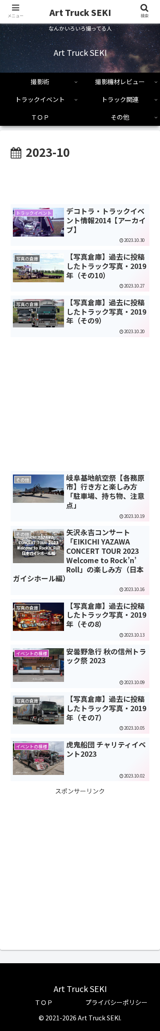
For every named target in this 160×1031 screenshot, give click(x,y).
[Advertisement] (80, 180)
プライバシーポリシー (116, 1002)
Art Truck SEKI (80, 12)
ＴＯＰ (43, 1002)
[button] (143, 850)
